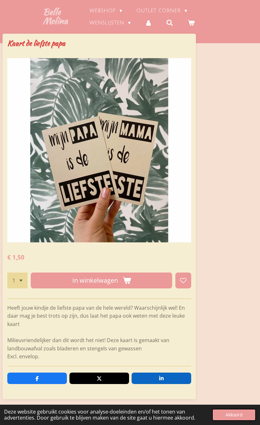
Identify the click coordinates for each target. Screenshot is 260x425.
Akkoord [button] (234, 415)
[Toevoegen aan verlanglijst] (183, 280)
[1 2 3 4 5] (17, 280)
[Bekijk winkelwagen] (191, 23)
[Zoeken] (169, 23)
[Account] (148, 23)
